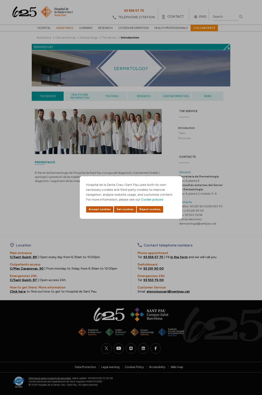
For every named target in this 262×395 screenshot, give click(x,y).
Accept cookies (100, 209)
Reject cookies (149, 209)
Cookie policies (152, 199)
